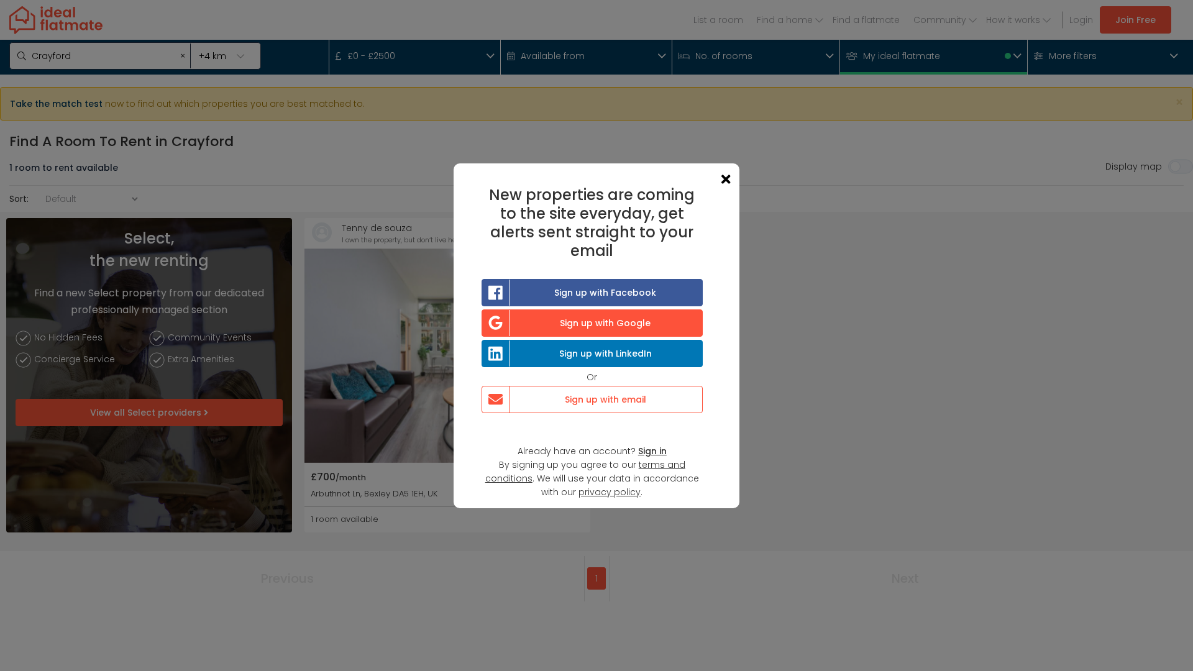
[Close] (725, 179)
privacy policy (609, 492)
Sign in (652, 451)
